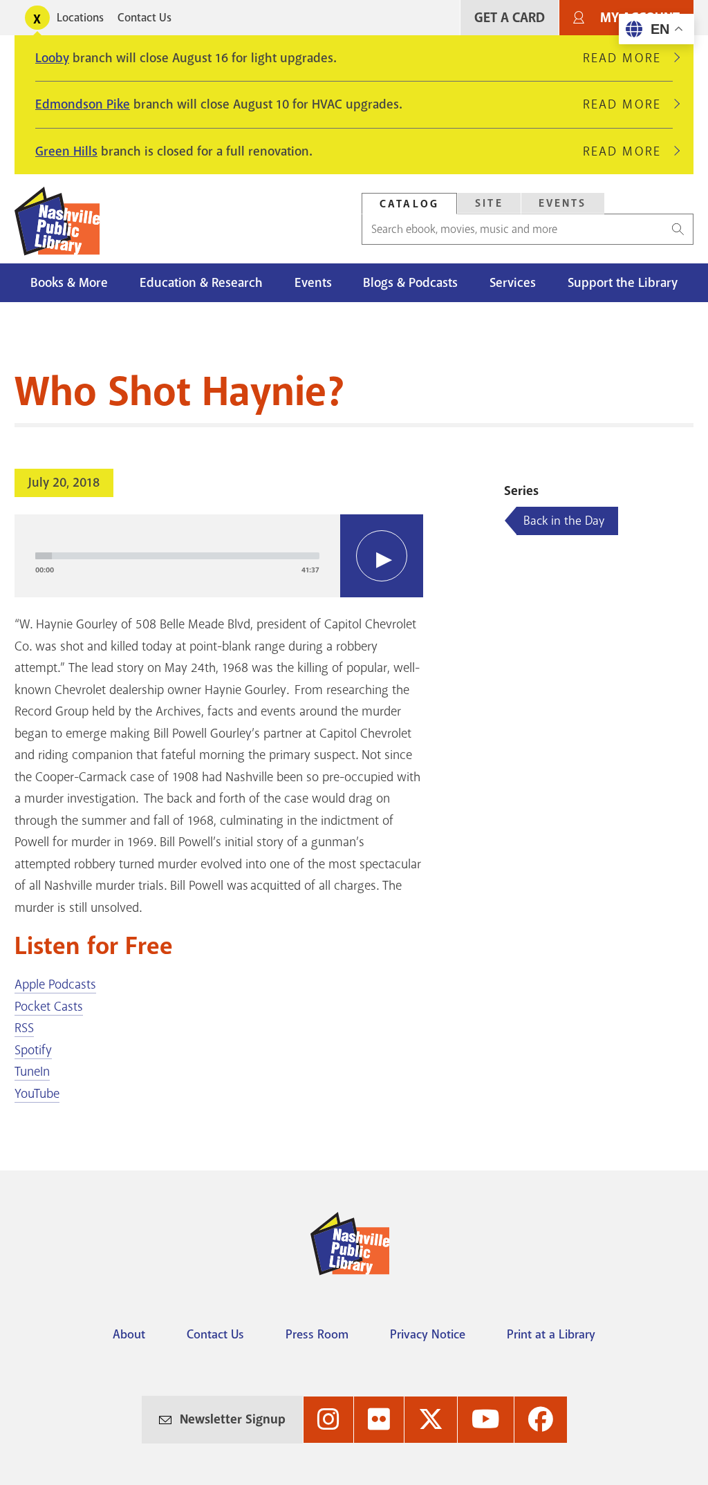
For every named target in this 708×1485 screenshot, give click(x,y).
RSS (24, 1028)
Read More (628, 58)
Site (489, 203)
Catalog (409, 204)
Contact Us (144, 17)
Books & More (69, 282)
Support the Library (623, 282)
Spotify (33, 1050)
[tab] (409, 203)
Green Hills (66, 151)
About (129, 1334)
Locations (80, 17)
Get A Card (509, 17)
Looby (52, 58)
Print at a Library (551, 1334)
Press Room (317, 1334)
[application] (219, 555)
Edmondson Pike (82, 104)
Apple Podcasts (55, 984)
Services (513, 282)
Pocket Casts (49, 1006)
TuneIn (32, 1071)
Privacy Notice (427, 1334)
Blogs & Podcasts (410, 282)
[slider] (177, 555)
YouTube (37, 1093)
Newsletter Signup (233, 1419)
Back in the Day (563, 520)
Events (563, 203)
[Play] (381, 555)
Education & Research (201, 282)
